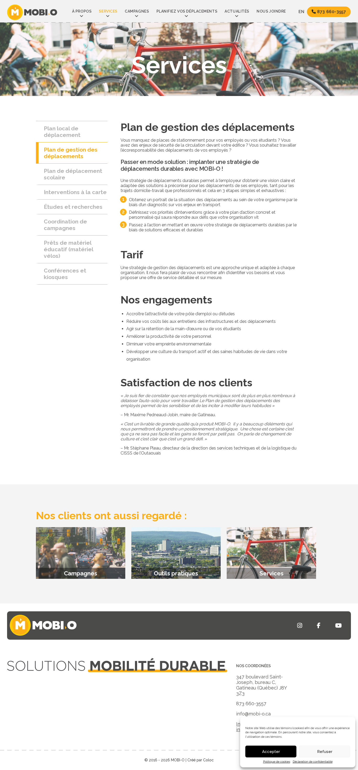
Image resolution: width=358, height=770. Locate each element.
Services (108, 11)
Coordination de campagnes (65, 224)
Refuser (324, 751)
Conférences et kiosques (65, 273)
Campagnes (137, 11)
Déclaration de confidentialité (313, 761)
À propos (81, 11)
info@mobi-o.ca (253, 713)
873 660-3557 (331, 11)
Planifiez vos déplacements (187, 11)
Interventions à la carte (75, 192)
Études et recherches (73, 207)
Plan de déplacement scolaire (73, 174)
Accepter (271, 751)
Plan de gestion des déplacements (70, 152)
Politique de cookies (276, 761)
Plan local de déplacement (62, 131)
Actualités (237, 11)
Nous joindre (271, 11)
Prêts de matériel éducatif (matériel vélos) (68, 249)
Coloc (208, 760)
